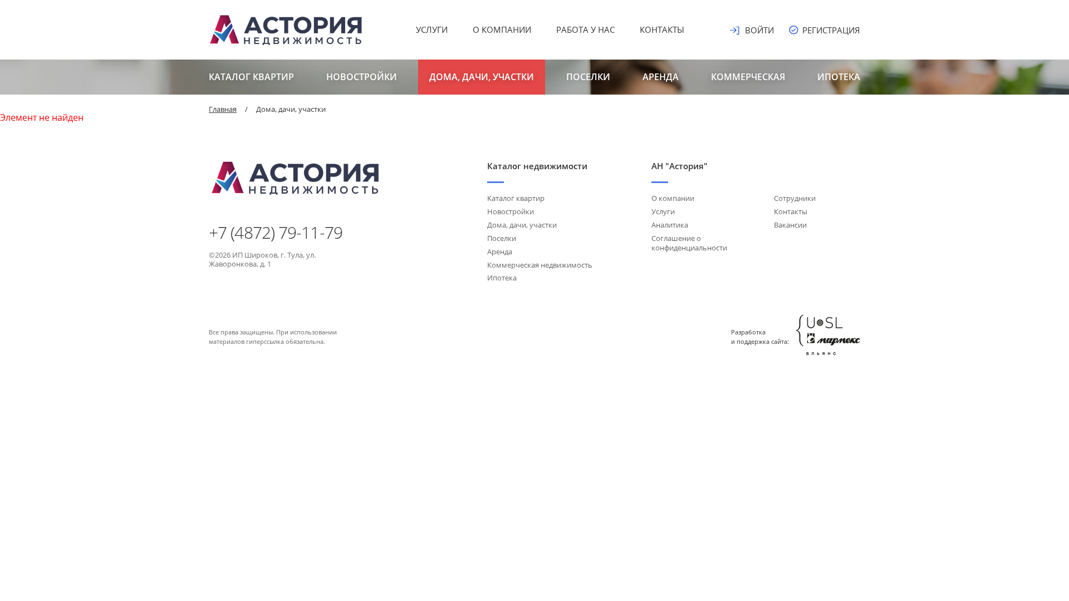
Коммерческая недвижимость (539, 265)
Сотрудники (795, 198)
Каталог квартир (251, 77)
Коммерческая (748, 77)
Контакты (662, 29)
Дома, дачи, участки (481, 77)
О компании (502, 29)
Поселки (588, 77)
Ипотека (838, 77)
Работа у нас (585, 29)
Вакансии (790, 225)
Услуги (432, 29)
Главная (223, 109)
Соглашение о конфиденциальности (689, 243)
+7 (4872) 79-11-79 (275, 232)
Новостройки (361, 77)
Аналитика (669, 225)
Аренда (661, 77)
